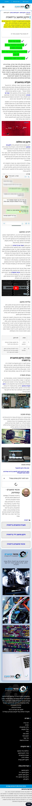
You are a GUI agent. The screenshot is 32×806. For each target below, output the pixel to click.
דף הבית (28, 12)
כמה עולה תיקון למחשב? (22, 468)
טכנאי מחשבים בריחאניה (16, 544)
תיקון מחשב (22, 12)
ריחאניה (26, 520)
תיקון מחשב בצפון (14, 12)
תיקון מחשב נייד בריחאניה (16, 534)
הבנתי (28, 804)
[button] (3, 6)
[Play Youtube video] (16, 288)
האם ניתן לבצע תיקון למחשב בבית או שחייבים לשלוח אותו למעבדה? (16, 472)
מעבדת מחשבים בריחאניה (16, 525)
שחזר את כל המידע (18, 245)
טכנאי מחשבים (15, 272)
